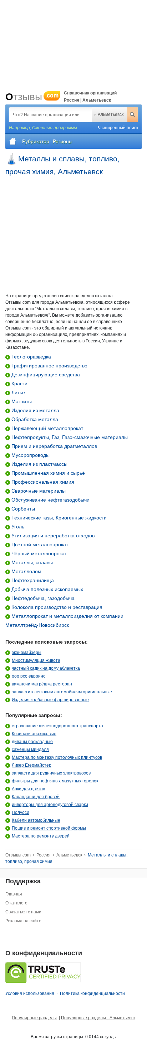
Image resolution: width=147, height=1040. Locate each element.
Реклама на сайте (23, 920)
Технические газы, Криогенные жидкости (58, 518)
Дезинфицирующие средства (45, 374)
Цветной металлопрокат (39, 544)
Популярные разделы (34, 1017)
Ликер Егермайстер (31, 765)
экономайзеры (26, 652)
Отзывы (32, 96)
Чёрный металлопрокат (38, 553)
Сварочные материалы (38, 491)
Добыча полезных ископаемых (46, 589)
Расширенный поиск (117, 127)
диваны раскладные (32, 741)
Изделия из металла (34, 410)
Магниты (21, 401)
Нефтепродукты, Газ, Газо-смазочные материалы (69, 437)
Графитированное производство (48, 365)
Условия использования (29, 993)
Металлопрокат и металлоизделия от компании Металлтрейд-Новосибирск (64, 620)
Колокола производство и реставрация (56, 607)
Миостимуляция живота (36, 660)
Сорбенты (22, 509)
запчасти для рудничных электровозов (51, 773)
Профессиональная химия (42, 482)
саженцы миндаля (30, 749)
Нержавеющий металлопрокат (46, 428)
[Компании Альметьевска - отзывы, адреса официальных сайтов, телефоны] (12, 141)
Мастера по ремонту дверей (41, 836)
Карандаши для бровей (36, 796)
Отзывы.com (18, 855)
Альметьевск (110, 114)
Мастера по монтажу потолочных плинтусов (57, 757)
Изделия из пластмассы (38, 464)
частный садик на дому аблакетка (46, 668)
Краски (18, 383)
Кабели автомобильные (36, 820)
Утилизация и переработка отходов (52, 535)
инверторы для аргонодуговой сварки (50, 804)
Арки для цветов (28, 788)
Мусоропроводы (30, 455)
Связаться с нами (23, 911)
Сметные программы (54, 127)
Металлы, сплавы (31, 562)
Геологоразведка (30, 357)
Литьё (17, 392)
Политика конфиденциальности (92, 993)
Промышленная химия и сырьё (47, 473)
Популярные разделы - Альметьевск (98, 1017)
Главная (13, 894)
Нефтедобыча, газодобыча (42, 598)
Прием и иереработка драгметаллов (53, 446)
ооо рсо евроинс (28, 676)
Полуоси (20, 812)
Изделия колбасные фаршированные (50, 699)
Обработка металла (34, 419)
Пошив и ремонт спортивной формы (49, 828)
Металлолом (25, 571)
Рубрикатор (35, 141)
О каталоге (16, 902)
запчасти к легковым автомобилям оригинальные (62, 691)
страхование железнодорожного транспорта (57, 725)
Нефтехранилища (32, 580)
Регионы (62, 141)
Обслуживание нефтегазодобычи (50, 500)
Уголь (17, 526)
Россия (43, 855)
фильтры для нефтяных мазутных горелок (55, 780)
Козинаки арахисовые (34, 733)
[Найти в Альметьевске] (132, 114)
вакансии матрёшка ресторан (42, 684)
